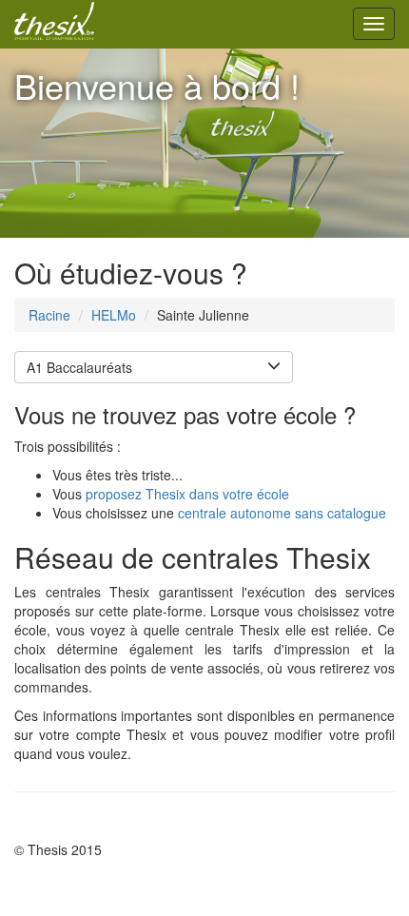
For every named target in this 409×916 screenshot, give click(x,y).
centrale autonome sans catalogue (282, 512)
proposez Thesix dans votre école (187, 493)
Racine (49, 314)
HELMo (113, 314)
